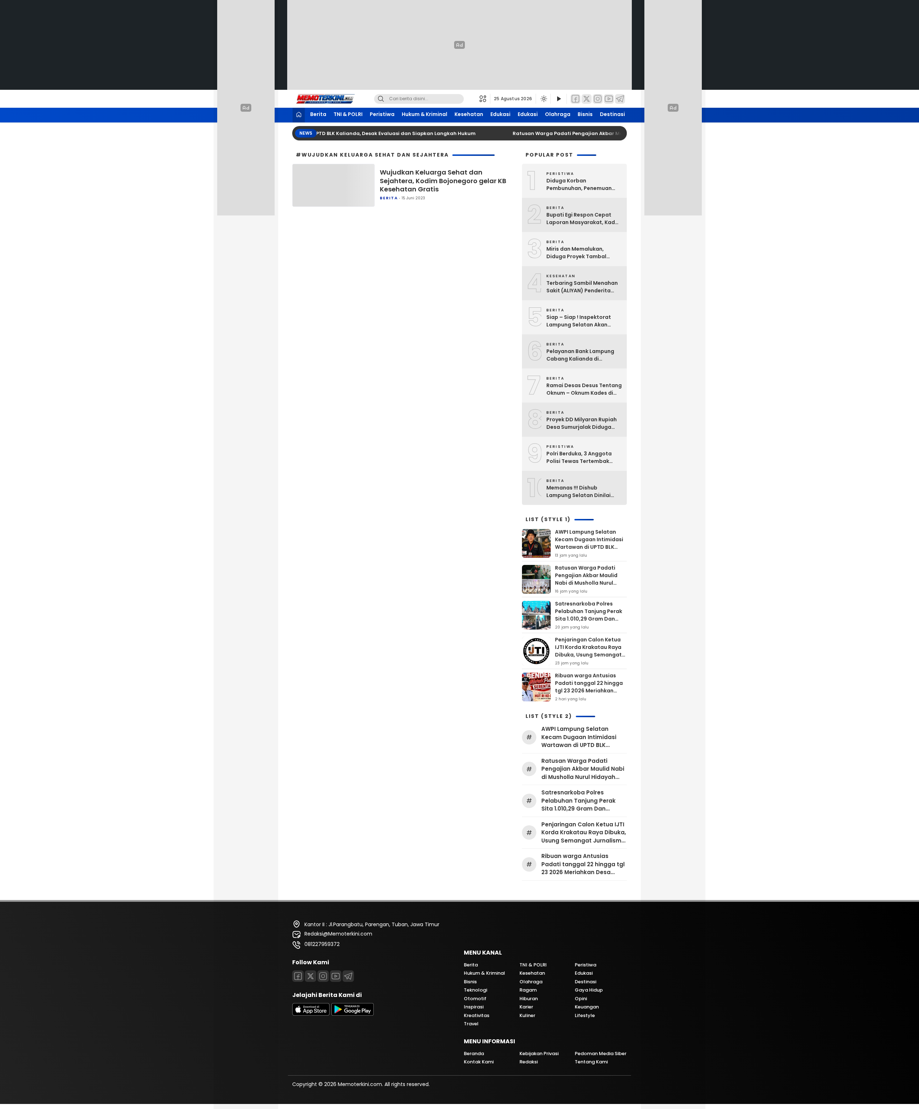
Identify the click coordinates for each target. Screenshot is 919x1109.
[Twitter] (587, 99)
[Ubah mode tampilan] (543, 98)
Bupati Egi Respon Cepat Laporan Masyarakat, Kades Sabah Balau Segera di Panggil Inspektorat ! (583, 218)
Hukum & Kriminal (424, 114)
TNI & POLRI (348, 114)
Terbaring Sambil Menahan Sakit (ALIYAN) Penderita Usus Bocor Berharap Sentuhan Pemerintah (582, 286)
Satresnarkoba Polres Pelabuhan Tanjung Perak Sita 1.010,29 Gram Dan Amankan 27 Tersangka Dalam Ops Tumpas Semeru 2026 (588, 622)
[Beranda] (299, 115)
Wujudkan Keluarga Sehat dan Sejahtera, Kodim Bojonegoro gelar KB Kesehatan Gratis (443, 180)
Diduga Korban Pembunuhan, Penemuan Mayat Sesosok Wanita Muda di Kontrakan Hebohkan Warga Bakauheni (583, 184)
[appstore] (311, 1013)
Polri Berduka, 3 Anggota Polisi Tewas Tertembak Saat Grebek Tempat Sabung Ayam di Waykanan (582, 457)
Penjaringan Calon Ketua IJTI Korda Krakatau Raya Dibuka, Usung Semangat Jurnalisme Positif (588, 651)
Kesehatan (468, 114)
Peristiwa (382, 114)
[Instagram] (598, 99)
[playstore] (352, 1013)
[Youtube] (335, 976)
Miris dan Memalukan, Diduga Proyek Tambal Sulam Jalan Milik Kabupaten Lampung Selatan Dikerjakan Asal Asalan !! (577, 252)
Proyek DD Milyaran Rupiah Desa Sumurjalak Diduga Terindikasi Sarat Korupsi (581, 423)
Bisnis (585, 114)
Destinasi (612, 114)
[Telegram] (620, 99)
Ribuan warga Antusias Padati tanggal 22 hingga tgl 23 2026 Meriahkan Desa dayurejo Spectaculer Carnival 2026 (590, 690)
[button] (484, 99)
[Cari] (380, 98)
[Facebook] (575, 99)
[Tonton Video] (558, 99)
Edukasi (500, 114)
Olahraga (557, 114)
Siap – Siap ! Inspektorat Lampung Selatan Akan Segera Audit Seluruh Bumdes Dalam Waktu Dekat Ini (584, 321)
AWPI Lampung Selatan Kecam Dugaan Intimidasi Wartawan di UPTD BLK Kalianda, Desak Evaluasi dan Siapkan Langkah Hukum (589, 550)
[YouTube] (609, 99)
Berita (318, 114)
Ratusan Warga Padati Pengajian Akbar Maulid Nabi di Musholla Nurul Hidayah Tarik (599, 133)
